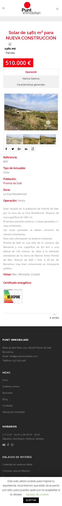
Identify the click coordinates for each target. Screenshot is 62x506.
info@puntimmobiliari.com (23, 356)
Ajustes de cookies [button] (37, 494)
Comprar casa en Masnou (16, 471)
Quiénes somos (10, 386)
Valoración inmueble (13, 412)
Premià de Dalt (12, 183)
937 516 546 (19, 360)
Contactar (7, 405)
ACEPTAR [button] (31, 500)
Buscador (7, 393)
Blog (5, 399)
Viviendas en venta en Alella (17, 464)
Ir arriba (54, 317)
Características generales (31, 84)
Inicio (5, 380)
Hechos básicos (31, 78)
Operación (31, 71)
